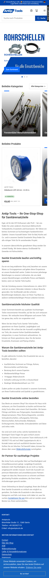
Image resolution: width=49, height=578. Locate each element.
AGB (3, 546)
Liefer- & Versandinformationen (14, 552)
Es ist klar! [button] (24, 574)
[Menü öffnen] (44, 10)
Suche (42, 18)
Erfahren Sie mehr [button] (33, 567)
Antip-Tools (8, 187)
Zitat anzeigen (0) (48, 13)
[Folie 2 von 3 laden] (24, 77)
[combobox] (24, 18)
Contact (5, 540)
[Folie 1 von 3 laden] (22, 77)
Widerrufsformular (9, 549)
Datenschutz (7, 554)
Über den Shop (7, 543)
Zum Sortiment (12, 69)
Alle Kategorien (37, 86)
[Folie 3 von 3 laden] (27, 77)
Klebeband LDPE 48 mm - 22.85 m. (17, 190)
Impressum (6, 557)
